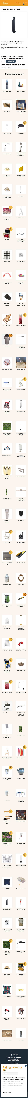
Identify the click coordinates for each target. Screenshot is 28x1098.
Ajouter (11, 61)
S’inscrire (7, 1092)
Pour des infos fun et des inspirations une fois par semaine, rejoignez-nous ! (14, 1078)
